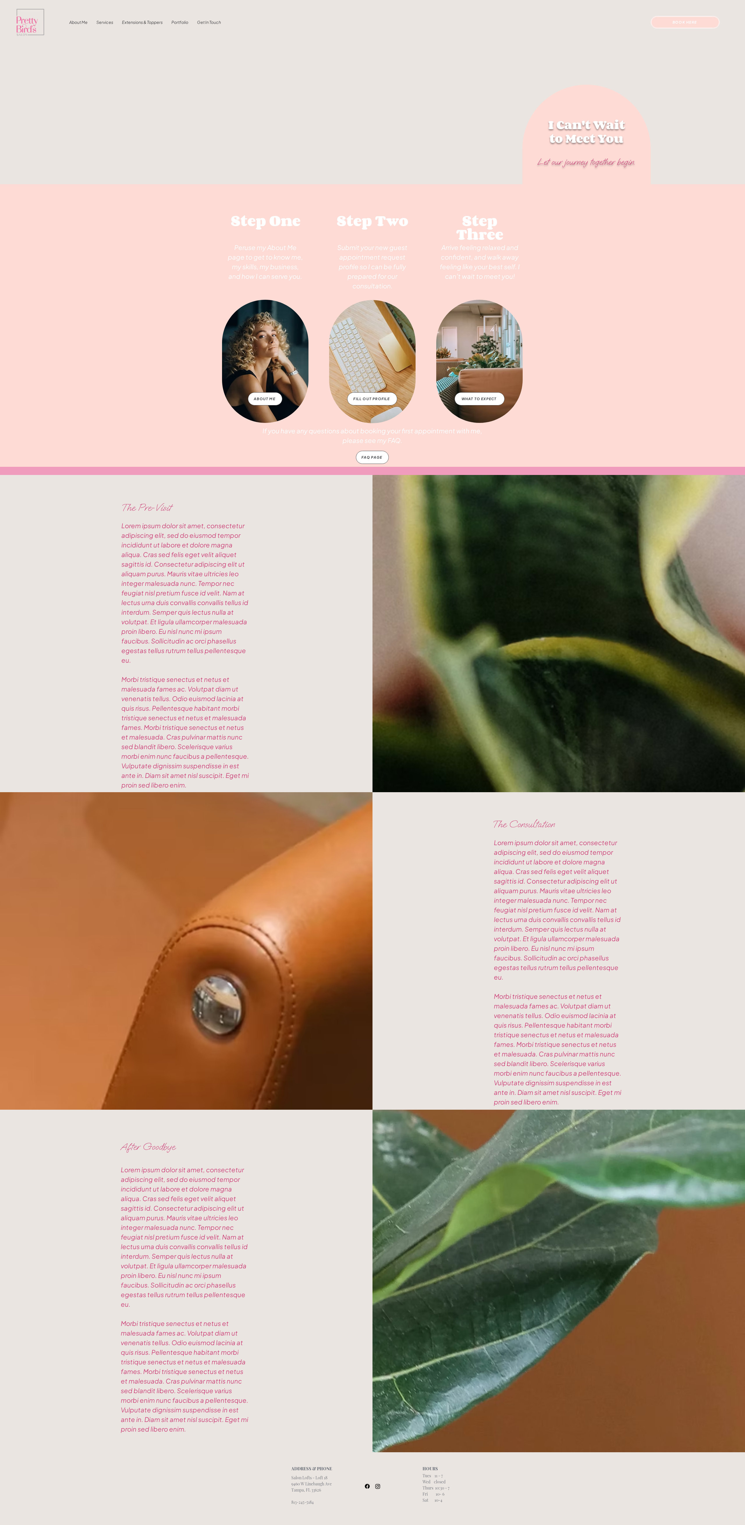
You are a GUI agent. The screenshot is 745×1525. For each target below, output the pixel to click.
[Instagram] (378, 1486)
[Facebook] (367, 1486)
